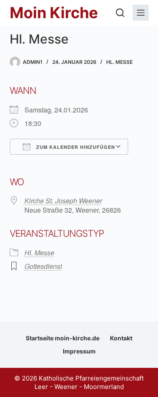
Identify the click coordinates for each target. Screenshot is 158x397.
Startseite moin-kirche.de (62, 338)
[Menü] (141, 13)
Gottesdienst (43, 266)
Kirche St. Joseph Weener (63, 200)
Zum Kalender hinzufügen (75, 147)
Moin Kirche (54, 12)
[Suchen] (120, 12)
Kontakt (121, 338)
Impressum (79, 351)
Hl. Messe (119, 62)
